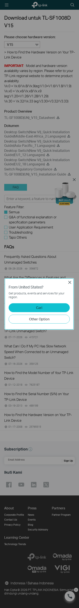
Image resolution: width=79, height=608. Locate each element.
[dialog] (39, 304)
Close (69, 282)
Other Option (39, 319)
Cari (39, 307)
